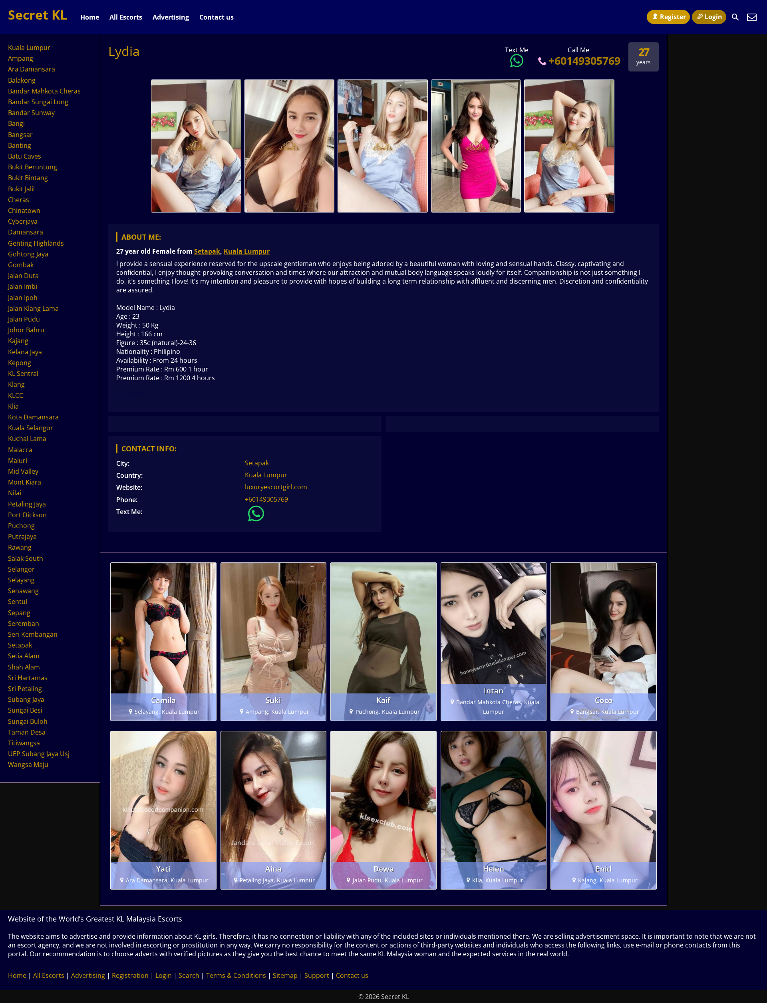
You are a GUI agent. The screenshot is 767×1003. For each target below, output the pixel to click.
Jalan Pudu (24, 319)
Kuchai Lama (27, 438)
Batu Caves (24, 156)
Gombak (21, 264)
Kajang (18, 340)
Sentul (17, 601)
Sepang (19, 612)
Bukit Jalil (21, 189)
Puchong (21, 525)
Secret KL (37, 14)
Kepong (19, 362)
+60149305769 (584, 60)
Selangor (21, 569)
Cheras (18, 199)
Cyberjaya (23, 221)
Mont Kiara (24, 482)
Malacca (20, 449)
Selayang (21, 580)
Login (713, 16)
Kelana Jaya (25, 352)
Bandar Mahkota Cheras (44, 91)
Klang (16, 384)
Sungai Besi (25, 710)
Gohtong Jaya (28, 254)
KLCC (15, 395)
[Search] (735, 17)
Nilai (14, 493)
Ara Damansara (31, 69)
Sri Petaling (25, 688)
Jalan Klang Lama (33, 308)
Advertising (171, 17)
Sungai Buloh (28, 721)
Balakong (22, 80)
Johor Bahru (26, 330)
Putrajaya (22, 536)
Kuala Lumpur (247, 251)
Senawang (23, 590)
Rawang (20, 547)
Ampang (20, 58)
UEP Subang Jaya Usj (39, 753)
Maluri (17, 460)
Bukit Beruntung (32, 167)
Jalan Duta (23, 275)
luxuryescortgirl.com (276, 487)
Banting (19, 145)
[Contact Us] (752, 17)
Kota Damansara (33, 417)
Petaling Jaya (27, 504)
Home (89, 17)
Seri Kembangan (33, 634)
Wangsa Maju (28, 764)
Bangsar (20, 134)
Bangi (16, 123)
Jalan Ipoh (23, 297)
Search (189, 975)
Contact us (216, 17)
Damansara (25, 232)
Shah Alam (24, 667)
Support (316, 975)
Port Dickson (27, 514)
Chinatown (24, 210)
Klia (13, 406)
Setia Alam (24, 655)
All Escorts (125, 17)
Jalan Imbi (22, 286)
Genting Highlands (36, 243)
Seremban (23, 623)
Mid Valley (23, 471)
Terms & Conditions (236, 975)
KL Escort (130, 393)
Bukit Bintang (28, 177)
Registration (130, 975)
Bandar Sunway (31, 112)
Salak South (25, 558)
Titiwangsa (24, 743)
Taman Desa (27, 732)
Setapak (207, 251)
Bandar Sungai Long (38, 101)
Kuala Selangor (30, 427)
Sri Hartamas (28, 677)
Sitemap (285, 975)
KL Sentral (23, 373)
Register (673, 16)
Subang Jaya (26, 699)
